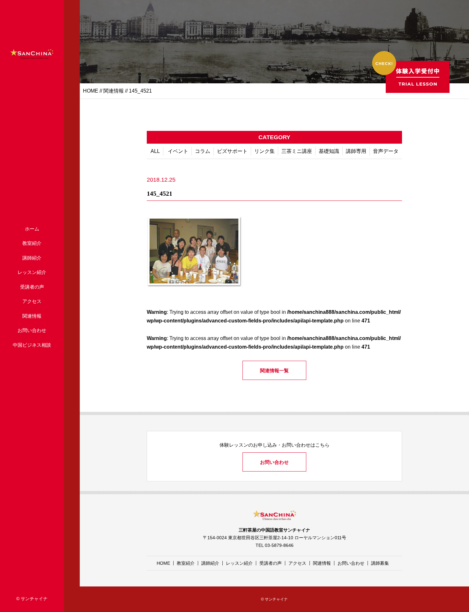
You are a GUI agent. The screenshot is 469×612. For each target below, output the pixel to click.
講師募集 (380, 563)
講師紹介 (31, 258)
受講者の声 (32, 287)
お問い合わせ (32, 330)
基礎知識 (329, 151)
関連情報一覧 (274, 370)
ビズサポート (232, 151)
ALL (155, 151)
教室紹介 (31, 243)
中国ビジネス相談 (32, 345)
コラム (202, 151)
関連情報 (31, 316)
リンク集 (264, 151)
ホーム (32, 228)
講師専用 (356, 151)
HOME (90, 91)
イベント (178, 151)
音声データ (385, 151)
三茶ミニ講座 (296, 151)
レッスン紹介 (32, 272)
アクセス (31, 301)
